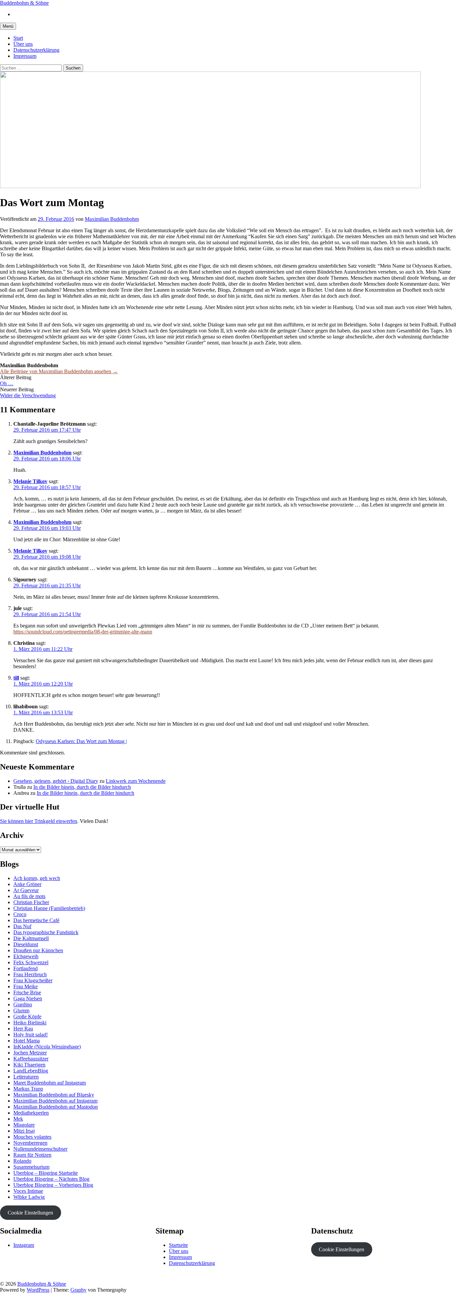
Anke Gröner (27, 884)
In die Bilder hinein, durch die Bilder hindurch (82, 787)
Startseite (178, 1245)
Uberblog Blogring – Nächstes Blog (51, 1179)
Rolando (22, 1161)
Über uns (23, 44)
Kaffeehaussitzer (30, 1058)
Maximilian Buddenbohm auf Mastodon (55, 1107)
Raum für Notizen (32, 1155)
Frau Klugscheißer (32, 980)
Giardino (22, 1004)
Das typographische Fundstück (45, 932)
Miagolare (24, 1125)
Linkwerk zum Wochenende (136, 781)
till (16, 678)
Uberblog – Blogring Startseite (45, 1173)
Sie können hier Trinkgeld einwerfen (38, 821)
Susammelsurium (31, 1167)
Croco (19, 914)
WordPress (38, 1290)
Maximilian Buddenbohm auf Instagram (55, 1101)
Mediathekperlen (31, 1113)
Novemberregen (30, 1143)
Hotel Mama (26, 1040)
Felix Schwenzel (30, 962)
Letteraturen (26, 1077)
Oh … (6, 383)
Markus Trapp (28, 1089)
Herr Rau (23, 1028)
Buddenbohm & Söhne (24, 3)
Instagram (23, 1245)
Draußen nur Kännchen (38, 950)
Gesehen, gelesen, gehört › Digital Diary (55, 781)
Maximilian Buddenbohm (42, 452)
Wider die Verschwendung (28, 395)
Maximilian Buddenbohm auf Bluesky (53, 1095)
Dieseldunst (25, 944)
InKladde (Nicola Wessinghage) (47, 1046)
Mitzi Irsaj (24, 1131)
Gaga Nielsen (27, 998)
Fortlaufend (25, 968)
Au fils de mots (29, 896)
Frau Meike (25, 986)
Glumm (21, 1010)
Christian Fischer (31, 902)
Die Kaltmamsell (31, 938)
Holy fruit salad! (30, 1034)
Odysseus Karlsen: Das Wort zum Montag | (81, 741)
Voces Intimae (28, 1191)
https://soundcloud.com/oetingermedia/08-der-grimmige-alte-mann (82, 631)
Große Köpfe (27, 1016)
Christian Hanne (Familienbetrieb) (49, 908)
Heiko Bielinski (29, 1022)
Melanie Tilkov (30, 481)
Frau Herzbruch (30, 974)
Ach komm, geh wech (36, 878)
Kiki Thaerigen (29, 1064)
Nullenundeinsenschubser (40, 1149)
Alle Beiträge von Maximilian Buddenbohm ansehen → (59, 371)
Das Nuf (22, 926)
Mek (18, 1119)
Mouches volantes (32, 1137)
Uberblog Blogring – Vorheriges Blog (53, 1185)
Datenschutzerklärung (36, 50)
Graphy (78, 1290)
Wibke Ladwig (29, 1197)
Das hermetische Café (36, 920)
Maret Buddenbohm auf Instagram (49, 1083)
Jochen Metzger (30, 1052)
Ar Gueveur (26, 890)
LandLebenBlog (30, 1070)
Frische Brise (27, 992)
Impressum (24, 56)
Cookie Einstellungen (30, 1212)
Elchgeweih (25, 956)
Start (18, 38)
